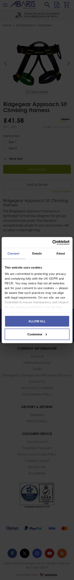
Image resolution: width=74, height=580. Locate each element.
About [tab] (60, 253)
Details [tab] (37, 253)
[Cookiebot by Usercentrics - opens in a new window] (52, 242)
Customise (34, 334)
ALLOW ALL (37, 321)
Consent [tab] (13, 253)
